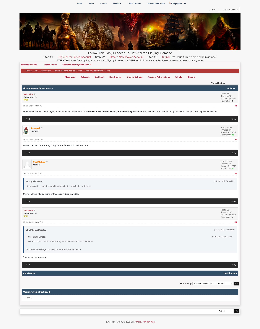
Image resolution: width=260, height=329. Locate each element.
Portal (91, 3)
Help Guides (115, 77)
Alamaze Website (29, 64)
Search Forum (50, 64)
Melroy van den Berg (145, 322)
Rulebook (85, 77)
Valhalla (178, 77)
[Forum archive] (29, 311)
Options (231, 88)
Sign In (166, 57)
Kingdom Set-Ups (134, 77)
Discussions (46, 71)
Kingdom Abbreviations (159, 77)
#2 (236, 140)
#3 (236, 173)
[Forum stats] (47, 311)
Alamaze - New (32, 71)
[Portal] (35, 311)
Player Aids (70, 77)
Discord (191, 77)
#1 (236, 106)
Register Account (230, 9)
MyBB (119, 322)
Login (212, 9)
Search (103, 3)
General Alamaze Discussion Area (68, 71)
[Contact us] (41, 311)
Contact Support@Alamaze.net (76, 64)
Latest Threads (134, 3)
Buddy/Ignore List (178, 3)
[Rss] (23, 311)
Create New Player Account (127, 57)
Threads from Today (156, 3)
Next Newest (229, 273)
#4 (236, 222)
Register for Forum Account (74, 57)
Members (117, 3)
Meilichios (28, 94)
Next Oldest (30, 273)
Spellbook (99, 77)
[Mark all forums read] (59, 311)
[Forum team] (53, 311)
